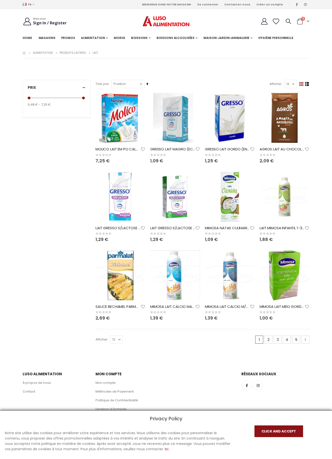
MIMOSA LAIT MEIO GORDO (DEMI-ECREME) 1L (282, 306)
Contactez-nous (237, 4)
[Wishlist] (276, 21)
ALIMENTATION (43, 52)
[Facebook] (297, 4)
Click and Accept (279, 431)
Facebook (247, 385)
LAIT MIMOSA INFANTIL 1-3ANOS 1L (282, 228)
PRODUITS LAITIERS (73, 52)
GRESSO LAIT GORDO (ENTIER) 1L (227, 149)
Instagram (258, 385)
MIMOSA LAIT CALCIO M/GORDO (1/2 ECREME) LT (227, 306)
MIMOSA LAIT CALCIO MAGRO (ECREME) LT (172, 306)
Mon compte (106, 382)
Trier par (102, 84)
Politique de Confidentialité (117, 400)
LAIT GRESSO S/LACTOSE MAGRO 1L (118, 228)
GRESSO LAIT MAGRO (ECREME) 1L (172, 149)
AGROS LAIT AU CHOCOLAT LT (282, 149)
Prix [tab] (32, 87)
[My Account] (264, 21)
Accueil (24, 52)
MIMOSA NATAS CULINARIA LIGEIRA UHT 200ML (227, 228)
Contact (29, 391)
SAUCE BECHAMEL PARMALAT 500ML (118, 306)
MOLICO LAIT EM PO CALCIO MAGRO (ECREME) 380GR (118, 149)
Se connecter (207, 4)
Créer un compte (269, 4)
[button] (142, 149)
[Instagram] (305, 4)
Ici (166, 449)
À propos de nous (37, 382)
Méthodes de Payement (115, 391)
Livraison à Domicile (111, 409)
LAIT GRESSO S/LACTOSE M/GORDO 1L (172, 228)
